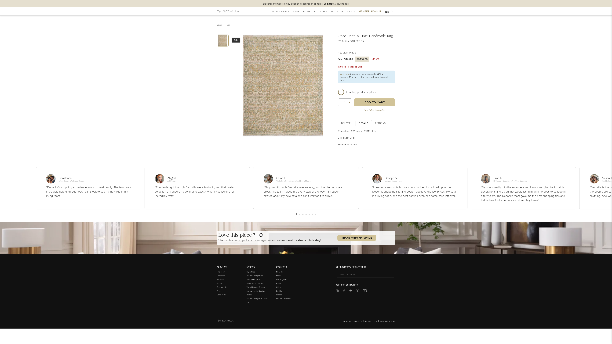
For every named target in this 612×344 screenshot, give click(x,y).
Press (219, 291)
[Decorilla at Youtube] (365, 291)
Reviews (220, 279)
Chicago (279, 287)
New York (280, 271)
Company (221, 275)
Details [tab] (363, 123)
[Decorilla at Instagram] (337, 291)
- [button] (340, 102)
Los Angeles (281, 279)
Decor (219, 24)
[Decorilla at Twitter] (357, 291)
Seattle (279, 291)
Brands (249, 294)
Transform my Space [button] (357, 238)
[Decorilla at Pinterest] (350, 291)
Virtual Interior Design (256, 287)
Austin (278, 283)
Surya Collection (353, 41)
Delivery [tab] (346, 123)
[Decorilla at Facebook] (343, 291)
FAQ (248, 302)
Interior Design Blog (255, 275)
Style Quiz (251, 271)
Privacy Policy (371, 321)
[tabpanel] (366, 137)
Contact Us (221, 294)
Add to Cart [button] (374, 102)
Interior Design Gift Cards (257, 298)
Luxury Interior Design (256, 291)
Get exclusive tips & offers (351, 267)
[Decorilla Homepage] (228, 11)
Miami (278, 275)
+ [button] (349, 102)
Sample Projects (253, 279)
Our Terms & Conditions (352, 321)
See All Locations (283, 298)
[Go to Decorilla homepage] (225, 321)
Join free (344, 73)
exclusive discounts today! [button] (296, 240)
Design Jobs (222, 287)
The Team (221, 271)
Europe (279, 294)
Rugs (228, 24)
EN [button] (387, 12)
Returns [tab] (380, 123)
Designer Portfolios (255, 283)
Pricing (219, 283)
